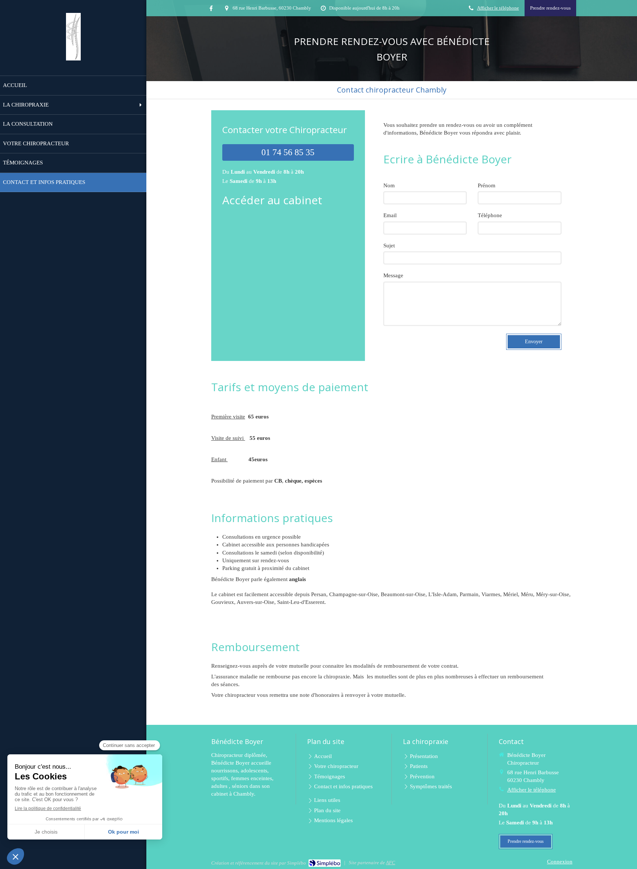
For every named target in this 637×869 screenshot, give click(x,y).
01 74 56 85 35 (287, 152)
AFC (390, 862)
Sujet (389, 245)
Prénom (486, 185)
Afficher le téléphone (498, 8)
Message (393, 275)
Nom (389, 185)
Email (390, 215)
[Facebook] (211, 10)
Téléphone (490, 215)
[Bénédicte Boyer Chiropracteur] (73, 59)
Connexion (559, 862)
